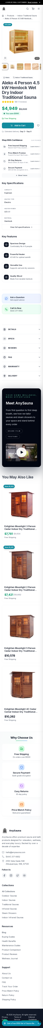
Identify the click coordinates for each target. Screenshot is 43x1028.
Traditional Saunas (10, 904)
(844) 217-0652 (13, 856)
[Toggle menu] (38, 8)
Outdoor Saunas (9, 896)
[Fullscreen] (32, 456)
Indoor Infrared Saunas (12, 917)
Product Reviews (9, 954)
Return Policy (8, 995)
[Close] (40, 1021)
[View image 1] (4, 66)
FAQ (4, 982)
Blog (4, 932)
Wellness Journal (10, 958)
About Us (6, 973)
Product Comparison (11, 950)
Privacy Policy (5, 1018)
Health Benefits (9, 941)
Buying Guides (8, 937)
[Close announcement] (39, 2)
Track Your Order (10, 986)
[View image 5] (35, 66)
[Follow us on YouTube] (24, 875)
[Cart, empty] (33, 8)
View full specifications (20, 227)
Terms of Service (17, 1018)
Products (10, 16)
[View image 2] (12, 66)
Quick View (23, 512)
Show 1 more (22, 175)
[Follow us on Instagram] (11, 875)
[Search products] (27, 8)
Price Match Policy (10, 991)
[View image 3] (20, 66)
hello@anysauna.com (15, 852)
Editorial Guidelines (33, 1018)
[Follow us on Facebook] (4, 875)
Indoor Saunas (8, 900)
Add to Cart (19, 125)
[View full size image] (5, 58)
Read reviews (33, 2)
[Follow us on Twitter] (17, 875)
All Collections (8, 891)
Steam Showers (9, 913)
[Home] (3, 16)
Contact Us (7, 978)
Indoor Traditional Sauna (27, 16)
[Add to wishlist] (38, 125)
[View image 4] (27, 66)
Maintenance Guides (11, 945)
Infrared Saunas (9, 909)
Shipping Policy (9, 999)
